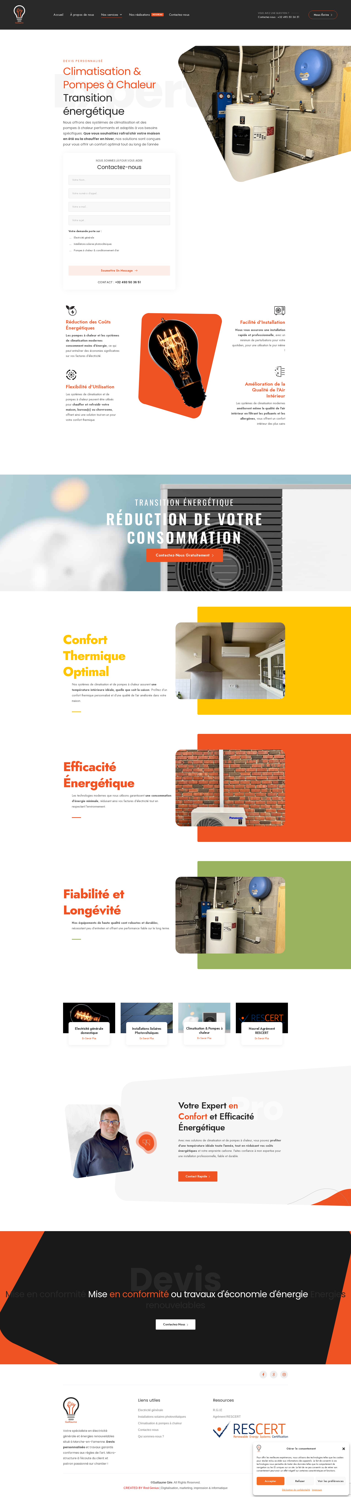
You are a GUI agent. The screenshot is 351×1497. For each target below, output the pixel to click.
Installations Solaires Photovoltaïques (146, 1030)
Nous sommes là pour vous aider (119, 160)
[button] (344, 1448)
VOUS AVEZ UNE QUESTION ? (273, 13)
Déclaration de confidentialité (296, 1490)
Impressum (317, 1490)
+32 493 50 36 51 (128, 282)
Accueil (58, 15)
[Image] (89, 1018)
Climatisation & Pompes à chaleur (204, 1030)
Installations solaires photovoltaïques (93, 244)
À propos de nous (82, 15)
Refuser (300, 1481)
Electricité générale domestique (89, 1030)
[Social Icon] (263, 1374)
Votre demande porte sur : (85, 231)
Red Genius (151, 1488)
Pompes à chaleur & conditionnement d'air (96, 250)
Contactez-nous (179, 15)
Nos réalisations (145, 15)
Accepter (270, 1481)
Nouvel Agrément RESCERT (262, 1030)
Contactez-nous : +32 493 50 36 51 (278, 17)
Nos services (109, 15)
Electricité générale (84, 237)
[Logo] (20, 14)
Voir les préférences (331, 1481)
